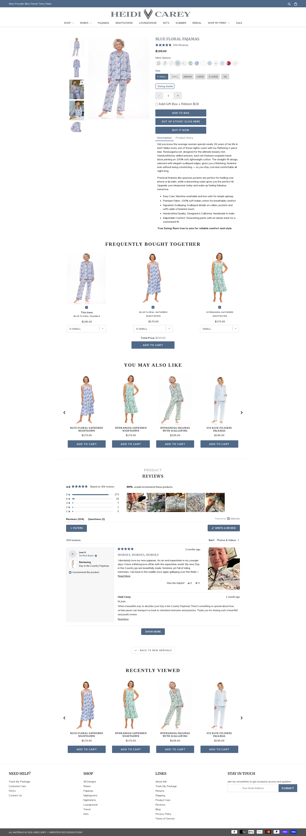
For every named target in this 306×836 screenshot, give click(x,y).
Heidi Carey (39, 832)
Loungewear (90, 804)
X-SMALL (161, 76)
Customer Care (17, 786)
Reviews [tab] (75, 519)
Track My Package (19, 781)
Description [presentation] (164, 137)
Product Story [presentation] (184, 137)
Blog (157, 809)
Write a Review (227, 528)
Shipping (160, 795)
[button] (197, 45)
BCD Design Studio (72, 832)
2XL (225, 76)
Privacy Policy (163, 813)
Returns (159, 790)
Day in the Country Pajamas (94, 565)
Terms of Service (165, 818)
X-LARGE (213, 76)
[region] (176, 502)
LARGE (200, 76)
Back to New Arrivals (155, 650)
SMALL (174, 76)
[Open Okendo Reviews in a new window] (227, 518)
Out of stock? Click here (181, 121)
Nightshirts (89, 800)
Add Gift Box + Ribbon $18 (179, 104)
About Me (161, 781)
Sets (86, 813)
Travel (87, 809)
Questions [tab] (96, 519)
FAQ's (12, 790)
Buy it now (180, 130)
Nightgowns (90, 795)
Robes (87, 786)
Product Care (162, 800)
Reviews (160, 804)
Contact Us (15, 795)
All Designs (89, 781)
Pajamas (88, 790)
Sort (212, 540)
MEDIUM (188, 76)
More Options (163, 57)
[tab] (164, 138)
